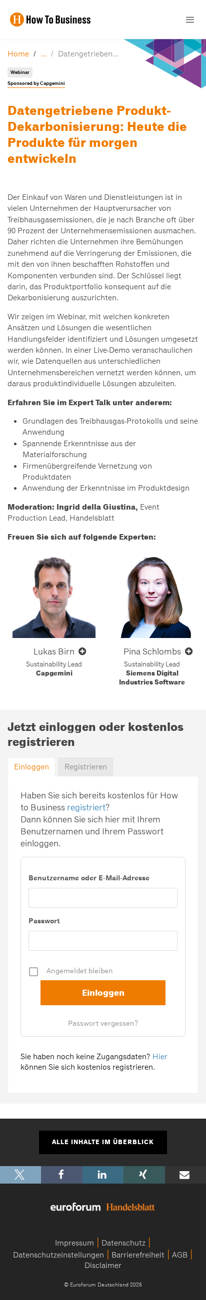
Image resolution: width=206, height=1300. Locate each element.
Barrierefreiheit (138, 1255)
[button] (20, 1175)
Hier (160, 1056)
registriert (86, 807)
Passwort (44, 921)
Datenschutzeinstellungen (58, 1255)
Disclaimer (103, 1265)
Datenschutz (124, 1243)
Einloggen (31, 766)
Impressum (74, 1243)
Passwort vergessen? (103, 1023)
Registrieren (85, 766)
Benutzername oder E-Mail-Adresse (89, 878)
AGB (180, 1255)
